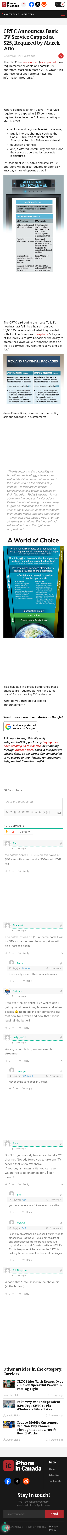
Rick (24, 1199)
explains (42, 334)
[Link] (40, 812)
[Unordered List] (27, 812)
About (52, 1469)
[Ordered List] (23, 812)
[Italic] (11, 812)
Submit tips (27, 14)
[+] (48, 812)
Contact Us (55, 1481)
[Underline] (15, 812)
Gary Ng (11, 55)
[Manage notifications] (7, 1527)
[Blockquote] (31, 812)
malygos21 (27, 1076)
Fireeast (26, 968)
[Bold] (7, 812)
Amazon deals (11, 14)
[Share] (61, 56)
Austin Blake (13, 1395)
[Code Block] (36, 812)
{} (44, 812)
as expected (48, 62)
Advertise (54, 1475)
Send (54, 1514)
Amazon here (24, 750)
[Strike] (19, 812)
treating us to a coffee (26, 746)
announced (30, 62)
